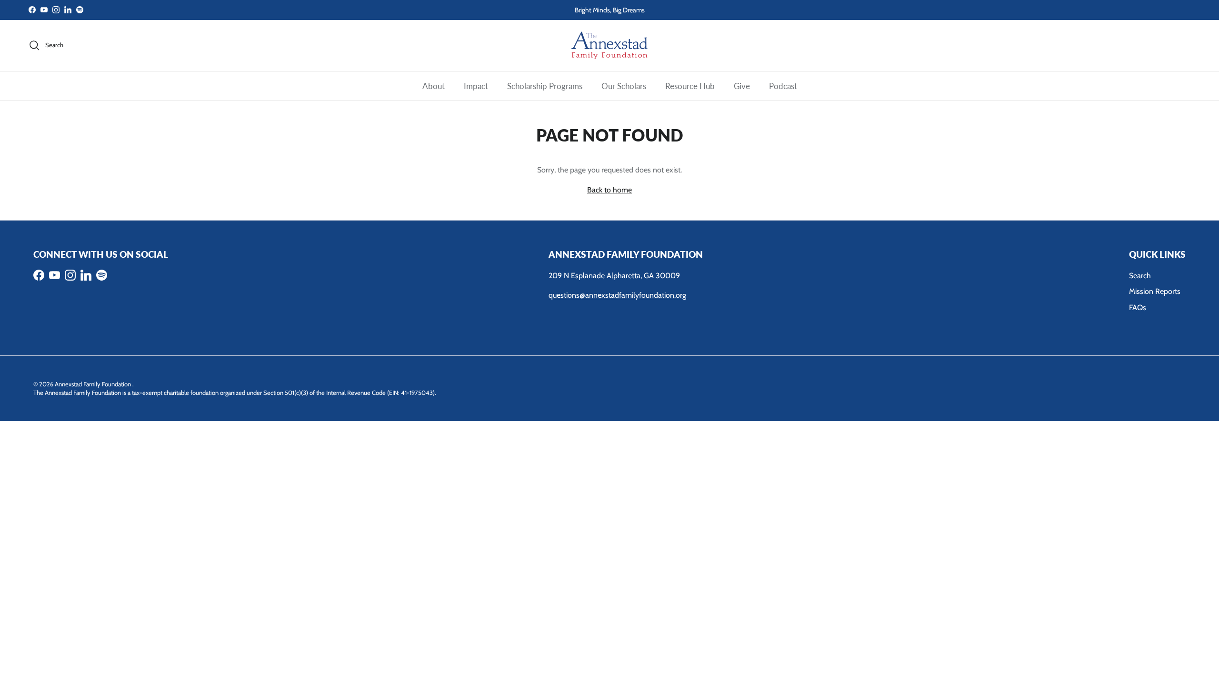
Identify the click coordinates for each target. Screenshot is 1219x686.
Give (742, 86)
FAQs (1137, 307)
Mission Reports (1154, 291)
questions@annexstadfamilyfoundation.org (617, 295)
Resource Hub (690, 86)
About (433, 86)
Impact (476, 86)
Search (1140, 275)
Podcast (783, 86)
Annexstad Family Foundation (93, 384)
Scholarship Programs (544, 86)
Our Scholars (623, 86)
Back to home (609, 189)
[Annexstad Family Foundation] (609, 45)
